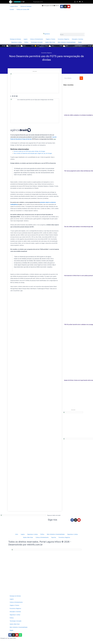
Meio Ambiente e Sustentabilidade (67, 42)
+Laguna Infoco (14, 6)
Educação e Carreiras (77, 39)
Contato (12, 9)
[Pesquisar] (84, 34)
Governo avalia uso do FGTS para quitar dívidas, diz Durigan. (29, 151)
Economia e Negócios (63, 39)
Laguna (25, 39)
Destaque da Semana (15, 39)
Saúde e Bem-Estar (50, 42)
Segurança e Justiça (16, 42)
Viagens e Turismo (50, 39)
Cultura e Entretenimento (36, 39)
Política (26, 42)
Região (80, 42)
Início (16, 534)
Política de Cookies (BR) (23, 9)
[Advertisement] (46, 21)
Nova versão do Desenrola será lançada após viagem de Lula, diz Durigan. (33, 153)
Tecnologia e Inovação (37, 42)
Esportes (53, 537)
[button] (10, 96)
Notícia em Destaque (26, 6)
